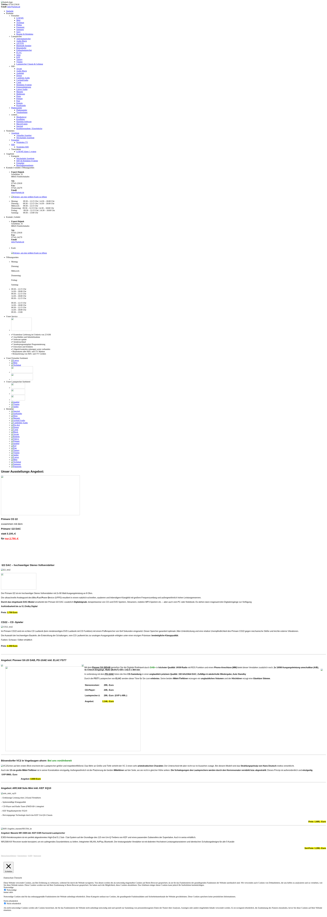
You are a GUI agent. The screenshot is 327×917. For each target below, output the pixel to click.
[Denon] (15, 427)
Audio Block (21, 41)
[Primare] (15, 441)
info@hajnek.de (13, 7)
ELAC (19, 52)
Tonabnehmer (21, 112)
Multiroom (20, 94)
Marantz (19, 92)
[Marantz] (15, 418)
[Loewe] (15, 360)
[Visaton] (15, 404)
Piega (18, 96)
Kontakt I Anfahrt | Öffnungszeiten (20, 168)
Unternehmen (22, 856)
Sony (18, 32)
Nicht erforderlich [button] (11, 901)
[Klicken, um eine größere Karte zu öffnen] (29, 197)
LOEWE (20, 18)
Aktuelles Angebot (23, 135)
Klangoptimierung (23, 87)
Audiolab (20, 73)
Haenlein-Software (24, 122)
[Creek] (14, 430)
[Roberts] (15, 436)
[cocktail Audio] (18, 420)
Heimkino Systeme (24, 85)
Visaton (19, 62)
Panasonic (20, 27)
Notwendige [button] (9, 887)
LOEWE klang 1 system (26, 151)
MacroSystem (21, 124)
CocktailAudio (22, 80)
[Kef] (13, 446)
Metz (18, 20)
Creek (18, 82)
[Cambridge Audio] (19, 423)
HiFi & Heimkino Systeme (27, 161)
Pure (18, 101)
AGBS (30, 856)
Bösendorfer (21, 48)
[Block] (14, 432)
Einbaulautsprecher (24, 50)
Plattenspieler (16, 108)
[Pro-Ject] (15, 425)
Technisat (20, 22)
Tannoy (19, 59)
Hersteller (10, 409)
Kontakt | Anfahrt (13, 217)
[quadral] (15, 402)
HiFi (13, 145)
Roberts (19, 103)
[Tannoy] (15, 450)
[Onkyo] (15, 439)
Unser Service (11, 316)
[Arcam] (15, 434)
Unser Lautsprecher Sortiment (18, 382)
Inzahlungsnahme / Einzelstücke (29, 128)
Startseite (9, 11)
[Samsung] (16, 464)
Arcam (19, 69)
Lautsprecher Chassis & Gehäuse (29, 64)
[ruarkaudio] (16, 413)
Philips (19, 25)
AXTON (20, 43)
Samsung (20, 29)
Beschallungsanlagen (24, 165)
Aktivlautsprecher (23, 39)
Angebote (15, 133)
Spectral (19, 126)
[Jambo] (15, 407)
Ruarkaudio (21, 105)
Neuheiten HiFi (22, 147)
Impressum (37, 856)
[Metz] (14, 363)
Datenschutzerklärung (8, 856)
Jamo (18, 55)
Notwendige (12, 890)
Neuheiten (10, 131)
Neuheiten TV (22, 142)
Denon (19, 75)
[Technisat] (16, 365)
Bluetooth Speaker (23, 46)
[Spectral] (15, 411)
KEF (18, 57)
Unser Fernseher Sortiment (17, 358)
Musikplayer (21, 117)
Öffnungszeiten (12, 257)
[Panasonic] (16, 466)
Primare (19, 98)
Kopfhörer (20, 119)
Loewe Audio (21, 89)
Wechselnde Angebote (25, 138)
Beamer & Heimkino (24, 34)
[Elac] (14, 448)
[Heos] (14, 416)
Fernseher (15, 140)
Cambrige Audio (23, 78)
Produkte (9, 13)
